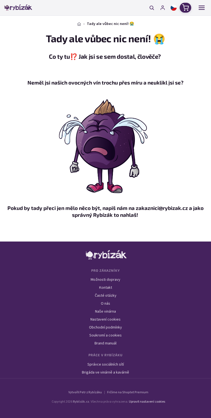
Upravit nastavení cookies (147, 401)
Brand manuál (105, 343)
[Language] (174, 8)
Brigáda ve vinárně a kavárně (105, 372)
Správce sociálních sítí (105, 364)
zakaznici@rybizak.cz (162, 208)
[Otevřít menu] (202, 8)
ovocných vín (84, 82)
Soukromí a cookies (105, 335)
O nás (105, 303)
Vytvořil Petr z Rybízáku (85, 392)
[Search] (152, 8)
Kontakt (105, 287)
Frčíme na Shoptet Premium (127, 392)
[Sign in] (163, 8)
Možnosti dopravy (105, 279)
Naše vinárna (105, 311)
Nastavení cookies (105, 319)
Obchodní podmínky (105, 327)
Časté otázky (105, 295)
